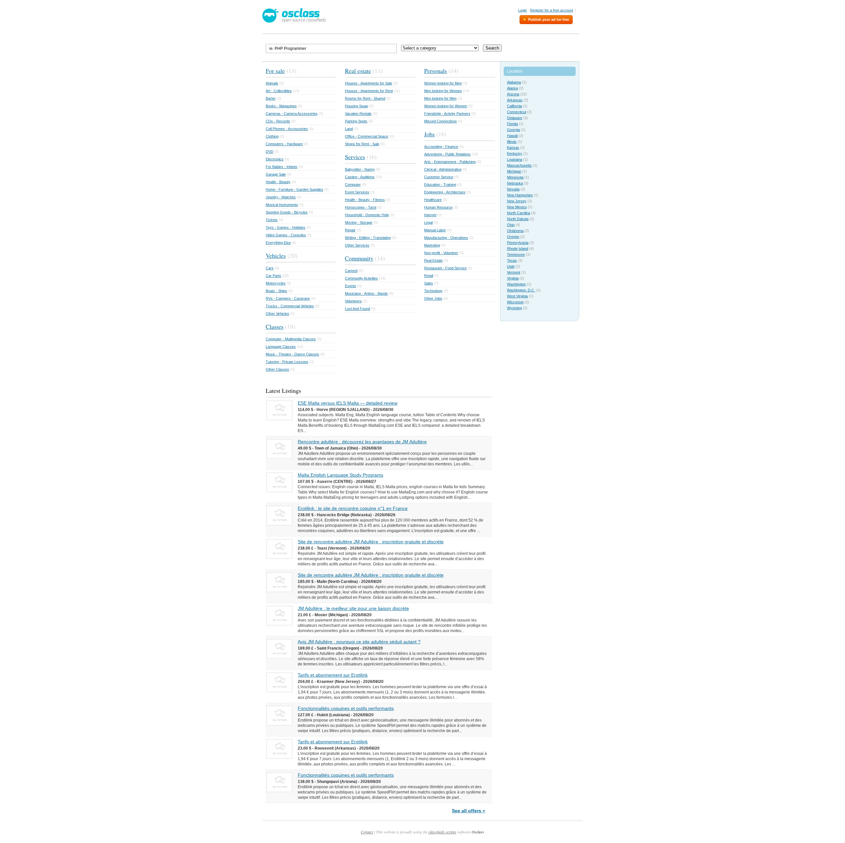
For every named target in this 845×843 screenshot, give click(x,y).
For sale (275, 71)
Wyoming (514, 308)
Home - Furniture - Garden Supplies (294, 189)
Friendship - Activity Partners (447, 114)
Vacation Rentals (358, 114)
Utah (511, 266)
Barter (271, 98)
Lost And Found (357, 309)
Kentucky (514, 153)
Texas (512, 260)
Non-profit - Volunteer (441, 253)
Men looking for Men (440, 98)
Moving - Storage (358, 222)
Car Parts (273, 276)
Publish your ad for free (548, 19)
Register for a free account (551, 10)
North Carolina (518, 213)
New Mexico (517, 207)
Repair (350, 230)
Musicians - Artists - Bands (366, 293)
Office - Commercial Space (366, 136)
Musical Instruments (282, 205)
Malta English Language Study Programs (340, 475)
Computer (353, 184)
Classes (275, 326)
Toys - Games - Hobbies (285, 227)
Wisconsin (515, 302)
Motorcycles (276, 283)
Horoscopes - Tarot (360, 207)
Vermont (513, 272)
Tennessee (516, 254)
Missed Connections (440, 121)
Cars (270, 268)
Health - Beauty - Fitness (365, 200)
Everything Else (278, 243)
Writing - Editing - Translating (368, 238)
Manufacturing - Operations (446, 238)
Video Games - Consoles (286, 235)
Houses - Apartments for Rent (369, 91)
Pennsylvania (517, 243)
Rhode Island (517, 249)
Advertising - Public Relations (447, 154)
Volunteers (353, 301)
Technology (433, 291)
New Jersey (516, 201)
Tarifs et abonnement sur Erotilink (333, 675)
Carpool (351, 271)
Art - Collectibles (279, 91)
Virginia (513, 278)
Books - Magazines (281, 106)
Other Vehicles (277, 314)
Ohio (511, 225)
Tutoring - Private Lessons (287, 362)
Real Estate (433, 260)
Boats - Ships (276, 291)
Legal (428, 222)
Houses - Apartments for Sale (368, 83)
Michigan (514, 171)
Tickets (272, 220)
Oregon (513, 237)
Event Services (357, 192)
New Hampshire (520, 195)
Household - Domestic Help (367, 215)
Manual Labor (435, 230)
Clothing (272, 136)
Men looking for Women (443, 91)
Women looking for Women (445, 106)
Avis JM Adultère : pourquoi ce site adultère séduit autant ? (359, 641)
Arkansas (515, 100)
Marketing (432, 245)
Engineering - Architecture (444, 192)
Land (349, 129)
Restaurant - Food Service (445, 268)
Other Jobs (433, 298)
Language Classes (281, 347)
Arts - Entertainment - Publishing (450, 162)
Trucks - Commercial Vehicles (290, 306)
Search (492, 48)
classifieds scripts (442, 831)
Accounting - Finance (441, 147)
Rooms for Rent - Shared (365, 98)
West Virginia (517, 296)
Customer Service (438, 177)
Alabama (514, 82)
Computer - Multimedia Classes (291, 339)
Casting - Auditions (360, 177)
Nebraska (515, 183)
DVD (269, 151)
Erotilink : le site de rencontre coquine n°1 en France (353, 508)
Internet (430, 215)
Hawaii (512, 136)
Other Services (357, 245)
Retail (428, 276)
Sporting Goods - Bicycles (287, 212)
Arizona (513, 94)
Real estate (358, 71)
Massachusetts (519, 165)
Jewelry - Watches (281, 197)
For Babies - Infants (281, 167)
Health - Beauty (278, 182)
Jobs (429, 134)
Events (350, 286)
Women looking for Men (443, 83)
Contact (367, 831)
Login (522, 10)
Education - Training (440, 184)
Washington (516, 284)
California (514, 106)
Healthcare (433, 200)
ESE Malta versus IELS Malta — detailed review (347, 403)
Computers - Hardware (284, 144)
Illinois (512, 142)
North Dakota (517, 219)
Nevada (513, 189)
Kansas (513, 148)
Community (359, 258)
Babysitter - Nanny (360, 169)
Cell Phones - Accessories (287, 129)
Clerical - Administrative (442, 169)
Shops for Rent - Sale (362, 144)
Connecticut (516, 112)
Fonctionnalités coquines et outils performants (346, 708)
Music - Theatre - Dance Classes (292, 354)
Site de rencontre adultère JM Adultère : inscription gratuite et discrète (371, 541)
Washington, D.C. (521, 290)
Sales (428, 283)
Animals (272, 83)
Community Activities (361, 278)
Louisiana (514, 159)
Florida (512, 124)
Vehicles (276, 255)
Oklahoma (515, 231)
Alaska (512, 88)
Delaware (514, 118)
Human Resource (438, 207)
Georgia (513, 130)
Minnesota (515, 177)
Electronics (275, 159)
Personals (435, 71)
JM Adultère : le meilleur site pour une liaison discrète (353, 608)
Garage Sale (276, 174)
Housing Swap (356, 106)
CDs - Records (278, 121)
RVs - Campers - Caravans (288, 298)
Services (355, 157)
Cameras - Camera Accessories (292, 114)
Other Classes (277, 369)
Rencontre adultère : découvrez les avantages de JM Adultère (362, 441)
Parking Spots (356, 121)
